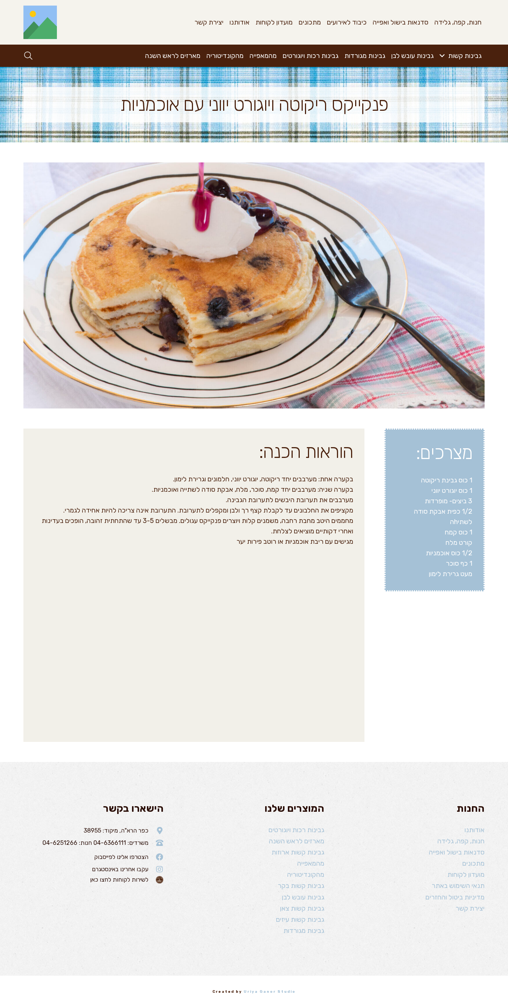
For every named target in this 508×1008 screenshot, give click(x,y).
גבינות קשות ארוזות (297, 852)
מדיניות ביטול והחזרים (455, 897)
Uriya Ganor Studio (270, 991)
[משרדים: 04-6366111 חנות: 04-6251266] (156, 843)
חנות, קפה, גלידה (461, 841)
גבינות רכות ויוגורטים (296, 830)
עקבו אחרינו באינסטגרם (120, 869)
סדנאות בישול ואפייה (457, 852)
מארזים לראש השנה (296, 841)
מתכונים (473, 863)
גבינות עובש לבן (303, 897)
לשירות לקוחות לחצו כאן (119, 879)
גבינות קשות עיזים (300, 919)
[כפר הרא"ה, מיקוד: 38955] (156, 830)
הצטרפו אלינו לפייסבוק (121, 856)
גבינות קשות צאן (302, 908)
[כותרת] (40, 22)
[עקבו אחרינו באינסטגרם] (156, 869)
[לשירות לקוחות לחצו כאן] (156, 879)
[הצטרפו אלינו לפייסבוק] (156, 857)
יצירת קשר (470, 908)
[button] (444, 56)
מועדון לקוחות (466, 874)
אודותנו (474, 830)
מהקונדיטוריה (305, 874)
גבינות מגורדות (303, 931)
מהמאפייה (310, 863)
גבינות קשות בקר (301, 886)
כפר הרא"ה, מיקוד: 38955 (116, 830)
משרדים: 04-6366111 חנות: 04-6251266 (95, 842)
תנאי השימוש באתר (458, 886)
